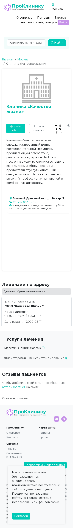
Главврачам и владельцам (37, 22)
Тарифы (61, 17)
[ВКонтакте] (56, 125)
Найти (59, 42)
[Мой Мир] (60, 132)
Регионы (44, 432)
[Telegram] (56, 129)
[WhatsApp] (56, 132)
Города (43, 437)
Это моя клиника (38, 128)
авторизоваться (14, 387)
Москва (23, 59)
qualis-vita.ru (16, 128)
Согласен (21, 516)
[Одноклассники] (60, 125)
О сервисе (24, 17)
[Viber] (60, 129)
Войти (63, 22)
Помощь (43, 17)
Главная (8, 59)
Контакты (12, 437)
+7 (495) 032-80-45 (24, 202)
